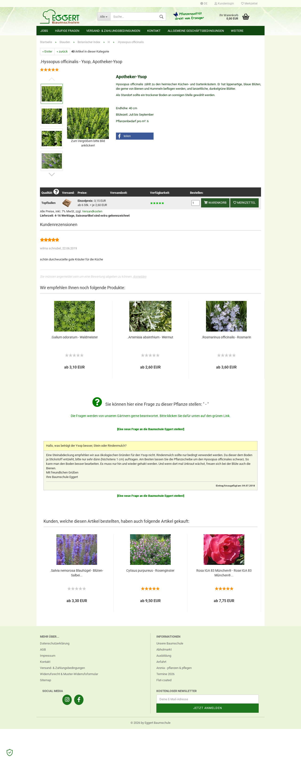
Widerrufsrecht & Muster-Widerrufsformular (69, 674)
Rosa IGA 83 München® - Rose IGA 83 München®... (224, 573)
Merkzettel (250, 3)
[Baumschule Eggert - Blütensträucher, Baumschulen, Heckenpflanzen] (65, 16)
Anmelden (139, 276)
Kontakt (154, 30)
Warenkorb (217, 202)
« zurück (62, 51)
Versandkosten (92, 211)
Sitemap (45, 680)
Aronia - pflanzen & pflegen (174, 668)
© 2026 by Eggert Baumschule (150, 723)
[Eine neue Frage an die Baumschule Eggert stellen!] (150, 429)
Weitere (237, 30)
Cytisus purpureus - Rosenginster (150, 570)
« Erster (47, 51)
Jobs (44, 30)
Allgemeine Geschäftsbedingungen (196, 30)
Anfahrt (161, 662)
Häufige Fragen (67, 30)
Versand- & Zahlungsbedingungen (113, 30)
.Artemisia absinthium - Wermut (150, 337)
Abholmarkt (164, 649)
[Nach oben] (288, 754)
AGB (43, 649)
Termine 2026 (165, 674)
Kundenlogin (225, 3)
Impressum (47, 655)
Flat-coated (163, 680)
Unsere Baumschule (169, 643)
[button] (135, 136)
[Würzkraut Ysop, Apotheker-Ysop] (88, 123)
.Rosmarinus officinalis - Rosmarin (226, 337)
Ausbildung (163, 655)
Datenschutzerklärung (54, 643)
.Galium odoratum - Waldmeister (74, 337)
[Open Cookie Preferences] (10, 752)
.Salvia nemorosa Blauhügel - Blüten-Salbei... (76, 573)
